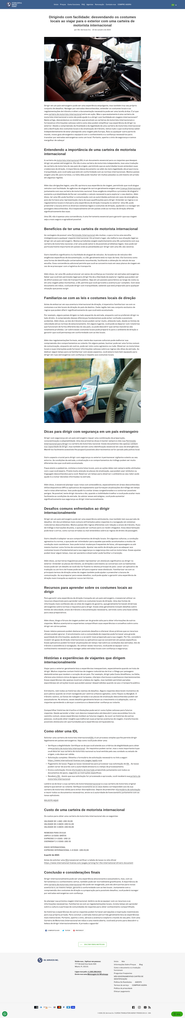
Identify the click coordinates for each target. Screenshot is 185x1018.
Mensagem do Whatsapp (97, 974)
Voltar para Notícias (94, 944)
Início (116, 961)
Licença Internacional (130, 188)
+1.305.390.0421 (94, 972)
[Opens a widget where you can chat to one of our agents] (177, 1014)
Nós (123, 961)
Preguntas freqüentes (123, 973)
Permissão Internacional (83, 235)
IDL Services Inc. (108, 1013)
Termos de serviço (121, 985)
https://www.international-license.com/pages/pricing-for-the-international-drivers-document (88, 863)
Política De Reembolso (123, 982)
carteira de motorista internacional (65, 114)
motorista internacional (68, 160)
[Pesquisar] (178, 4)
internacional (94, 784)
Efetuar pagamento (122, 991)
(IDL (92, 737)
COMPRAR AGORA (139, 985)
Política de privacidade (123, 988)
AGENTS (138, 982)
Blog (141, 964)
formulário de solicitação (128, 789)
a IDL (58, 776)
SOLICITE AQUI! (51, 800)
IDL (127, 764)
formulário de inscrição (84, 770)
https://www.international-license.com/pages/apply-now (75, 760)
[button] (174, 5)
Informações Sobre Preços (125, 964)
